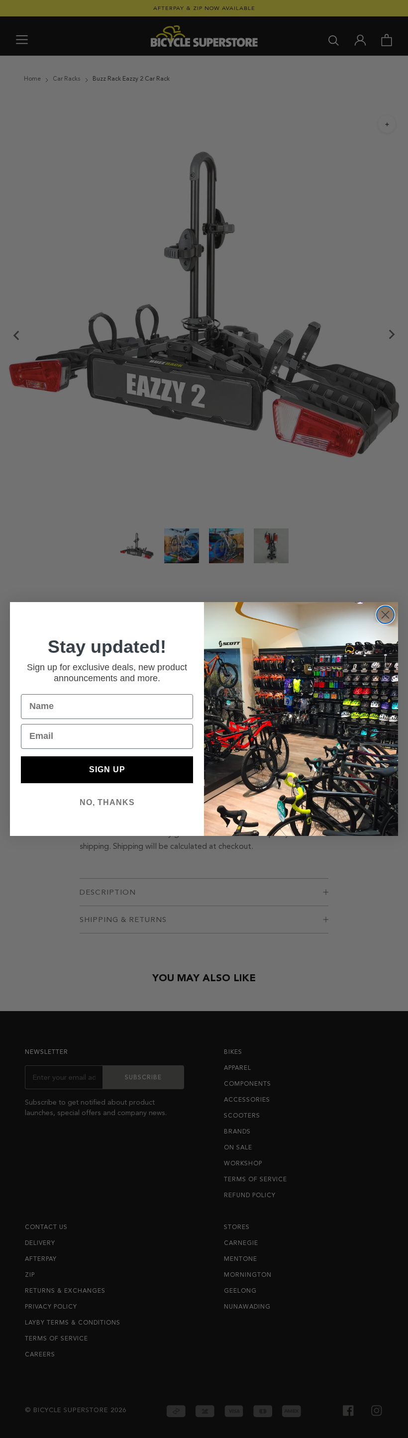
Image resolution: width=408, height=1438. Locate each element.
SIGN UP (107, 769)
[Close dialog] (385, 614)
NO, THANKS (107, 802)
